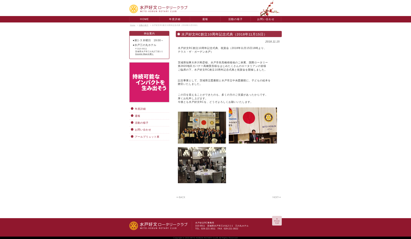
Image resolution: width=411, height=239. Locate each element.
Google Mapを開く (144, 54)
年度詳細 (175, 19)
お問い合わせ (266, 19)
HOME (144, 19)
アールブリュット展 (147, 136)
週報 (205, 19)
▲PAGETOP (277, 221)
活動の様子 (235, 19)
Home (132, 25)
